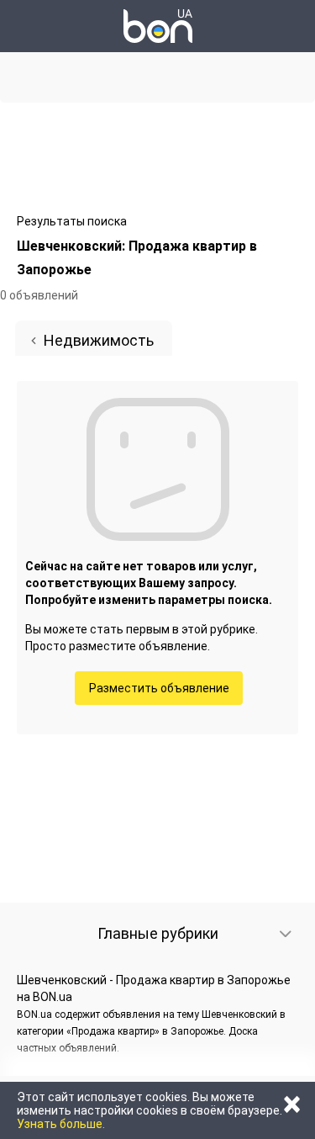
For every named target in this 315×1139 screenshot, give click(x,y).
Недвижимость (99, 340)
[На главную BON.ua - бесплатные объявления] (157, 26)
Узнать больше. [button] (61, 1124)
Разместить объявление (159, 688)
